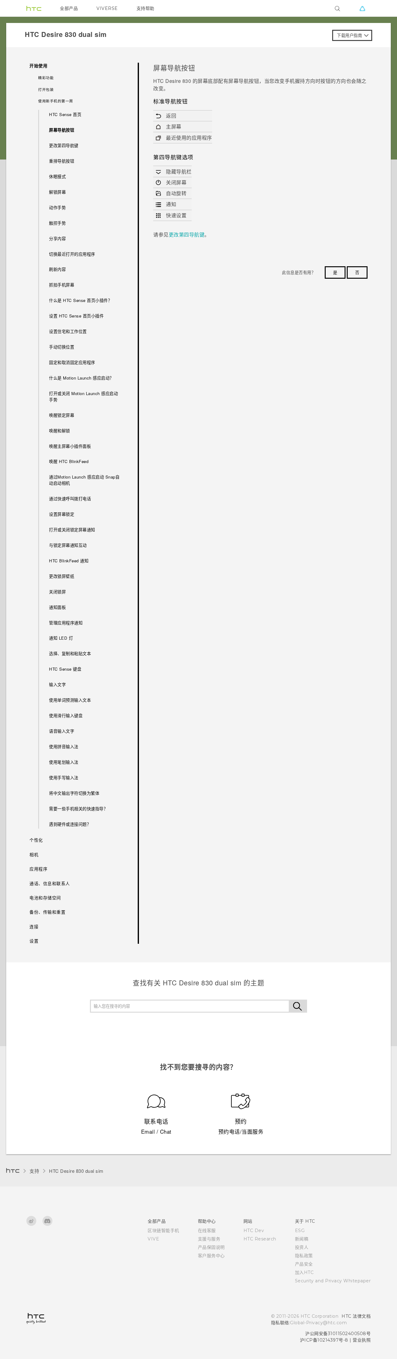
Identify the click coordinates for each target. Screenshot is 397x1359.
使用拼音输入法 (63, 746)
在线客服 (207, 1230)
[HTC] (33, 8)
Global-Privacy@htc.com (318, 1322)
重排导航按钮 (61, 161)
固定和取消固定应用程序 (72, 362)
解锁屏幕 (57, 192)
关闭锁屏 (57, 592)
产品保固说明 (211, 1247)
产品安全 (304, 1264)
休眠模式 (57, 176)
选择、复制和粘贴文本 (70, 653)
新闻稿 (302, 1239)
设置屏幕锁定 (61, 514)
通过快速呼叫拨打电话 (70, 499)
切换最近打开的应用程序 (72, 254)
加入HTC (304, 1272)
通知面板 (57, 607)
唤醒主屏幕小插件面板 (70, 446)
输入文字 (57, 684)
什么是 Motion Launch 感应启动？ (81, 378)
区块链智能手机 (163, 1230)
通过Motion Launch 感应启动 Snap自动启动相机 (84, 480)
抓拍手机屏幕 (61, 285)
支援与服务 (209, 1239)
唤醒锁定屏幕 (61, 415)
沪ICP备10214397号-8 (324, 1340)
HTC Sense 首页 (65, 114)
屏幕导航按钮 (61, 130)
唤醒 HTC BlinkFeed (68, 461)
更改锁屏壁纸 (61, 576)
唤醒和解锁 (59, 431)
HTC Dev (253, 1230)
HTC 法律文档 (356, 1316)
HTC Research (259, 1239)
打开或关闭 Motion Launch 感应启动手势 (83, 396)
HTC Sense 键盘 (65, 669)
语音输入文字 (61, 731)
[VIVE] (362, 8)
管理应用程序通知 (66, 623)
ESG (300, 1230)
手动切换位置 (61, 347)
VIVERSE (107, 8)
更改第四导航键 (63, 145)
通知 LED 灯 (61, 638)
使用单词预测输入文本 (70, 700)
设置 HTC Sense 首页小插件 (76, 316)
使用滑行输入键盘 (66, 715)
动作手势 (57, 207)
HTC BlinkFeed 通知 (68, 561)
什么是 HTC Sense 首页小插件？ (80, 300)
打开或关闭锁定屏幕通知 (72, 530)
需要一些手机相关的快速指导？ (78, 809)
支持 (34, 1171)
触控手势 (57, 223)
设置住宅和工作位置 (68, 331)
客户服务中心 (211, 1255)
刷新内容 (57, 269)
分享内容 (57, 238)
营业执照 (362, 1340)
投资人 (302, 1247)
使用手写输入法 (63, 778)
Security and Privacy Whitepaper (333, 1281)
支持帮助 (145, 8)
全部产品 (69, 8)
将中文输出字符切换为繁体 (74, 793)
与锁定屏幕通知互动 (68, 545)
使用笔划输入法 (63, 762)
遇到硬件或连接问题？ (70, 824)
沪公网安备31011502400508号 (338, 1333)
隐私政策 (304, 1255)
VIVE (153, 1239)
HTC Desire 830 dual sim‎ (76, 1171)
